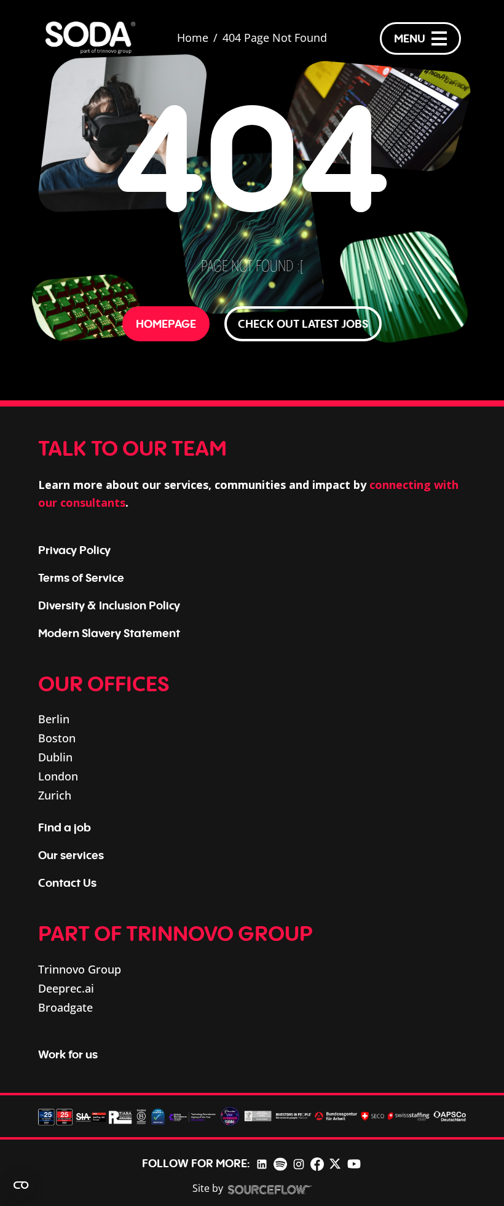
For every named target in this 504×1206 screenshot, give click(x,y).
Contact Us (67, 882)
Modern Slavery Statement (109, 632)
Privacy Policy (74, 549)
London (58, 776)
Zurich (54, 795)
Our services (71, 854)
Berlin (53, 719)
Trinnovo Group (79, 969)
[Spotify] (280, 1163)
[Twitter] (335, 1163)
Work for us (68, 1054)
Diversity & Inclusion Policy (109, 605)
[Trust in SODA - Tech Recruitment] (90, 38)
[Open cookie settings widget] (21, 1185)
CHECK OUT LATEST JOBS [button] (303, 323)
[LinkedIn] (262, 1163)
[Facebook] (317, 1163)
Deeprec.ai (66, 988)
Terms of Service (81, 577)
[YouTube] (354, 1163)
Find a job (64, 827)
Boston (57, 738)
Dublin (55, 757)
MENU (409, 38)
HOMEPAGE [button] (166, 323)
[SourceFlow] (270, 1188)
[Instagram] (298, 1163)
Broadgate (65, 1007)
